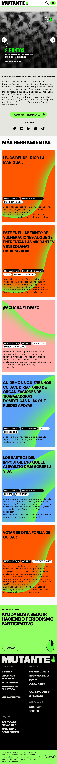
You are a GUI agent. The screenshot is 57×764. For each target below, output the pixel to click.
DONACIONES (37, 683)
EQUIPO (33, 679)
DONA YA (11, 647)
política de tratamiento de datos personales (20, 760)
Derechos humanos (32, 198)
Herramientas (11, 198)
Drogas (8, 493)
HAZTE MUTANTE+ (39, 691)
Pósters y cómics (13, 201)
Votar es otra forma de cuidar (26, 534)
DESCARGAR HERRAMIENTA (26, 114)
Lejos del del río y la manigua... (23, 159)
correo (34, 711)
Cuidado (44, 428)
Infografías (22, 493)
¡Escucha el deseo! (21, 307)
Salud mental (29, 428)
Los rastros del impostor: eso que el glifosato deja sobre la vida (27, 464)
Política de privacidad (9, 723)
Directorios (10, 431)
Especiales (36, 695)
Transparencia (39, 675)
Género (26, 343)
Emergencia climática (10, 687)
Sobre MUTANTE (39, 671)
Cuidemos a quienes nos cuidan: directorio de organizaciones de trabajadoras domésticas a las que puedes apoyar (27, 393)
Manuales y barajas (24, 274)
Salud (7, 274)
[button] (53, 40)
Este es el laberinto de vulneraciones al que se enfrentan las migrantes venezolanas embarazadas (28, 241)
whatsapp (35, 707)
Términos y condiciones (10, 730)
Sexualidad (39, 343)
